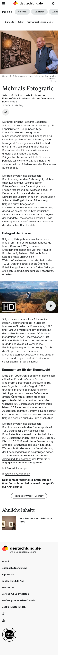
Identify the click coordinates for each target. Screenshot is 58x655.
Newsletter (8, 587)
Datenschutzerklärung (14, 568)
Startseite (9, 22)
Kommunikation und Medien (40, 22)
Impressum (8, 574)
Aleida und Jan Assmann (16, 459)
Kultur (21, 22)
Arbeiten (22, 11)
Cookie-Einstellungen (14, 606)
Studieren (39, 11)
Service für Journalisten (15, 593)
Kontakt (6, 561)
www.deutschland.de (17, 473)
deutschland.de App (13, 581)
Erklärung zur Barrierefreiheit (18, 600)
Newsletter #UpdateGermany (29, 496)
